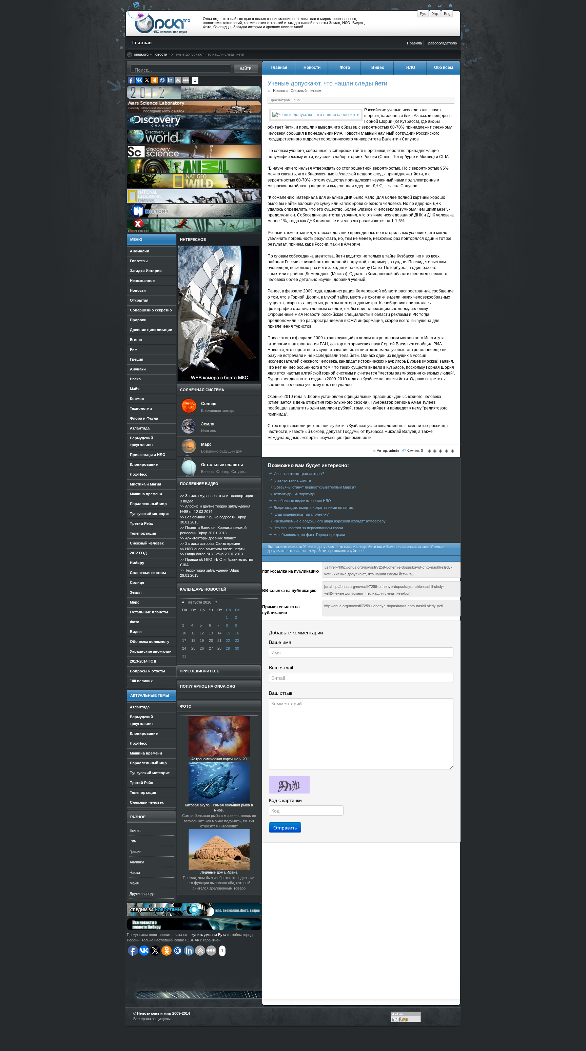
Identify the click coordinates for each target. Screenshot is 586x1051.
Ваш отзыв (280, 693)
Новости (160, 54)
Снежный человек (306, 91)
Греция (135, 851)
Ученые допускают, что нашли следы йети (327, 83)
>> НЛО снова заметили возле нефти (212, 549)
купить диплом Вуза (209, 935)
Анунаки (137, 862)
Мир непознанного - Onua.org (162, 23)
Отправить (285, 827)
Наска (135, 873)
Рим (133, 841)
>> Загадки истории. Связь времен (210, 543)
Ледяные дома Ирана (218, 872)
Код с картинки (285, 800)
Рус (423, 14)
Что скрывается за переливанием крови (308, 528)
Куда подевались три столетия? (301, 514)
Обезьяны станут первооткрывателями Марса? (315, 487)
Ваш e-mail (281, 667)
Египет (135, 830)
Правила (414, 43)
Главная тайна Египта (292, 480)
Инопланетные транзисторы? (299, 474)
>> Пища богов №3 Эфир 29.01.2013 (211, 554)
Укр (435, 14)
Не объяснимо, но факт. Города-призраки (309, 535)
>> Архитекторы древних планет (208, 538)
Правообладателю (441, 43)
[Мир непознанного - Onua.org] (449, 5)
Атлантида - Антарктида (294, 494)
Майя (134, 883)
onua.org (141, 54)
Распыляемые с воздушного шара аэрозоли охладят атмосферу (330, 521)
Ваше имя (280, 642)
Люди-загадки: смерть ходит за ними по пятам (314, 507)
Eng (447, 14)
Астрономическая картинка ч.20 (219, 759)
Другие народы (142, 894)
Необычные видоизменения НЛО (302, 501)
